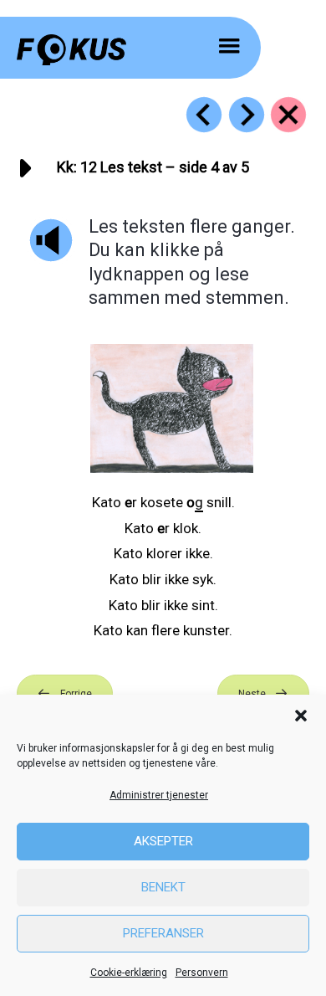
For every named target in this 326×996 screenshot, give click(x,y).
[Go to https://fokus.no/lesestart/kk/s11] (204, 115)
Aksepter (163, 841)
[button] (301, 715)
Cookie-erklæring (128, 972)
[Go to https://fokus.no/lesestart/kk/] (288, 115)
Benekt (163, 887)
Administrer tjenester (159, 795)
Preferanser (163, 933)
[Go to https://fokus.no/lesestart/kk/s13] (246, 115)
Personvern (202, 972)
